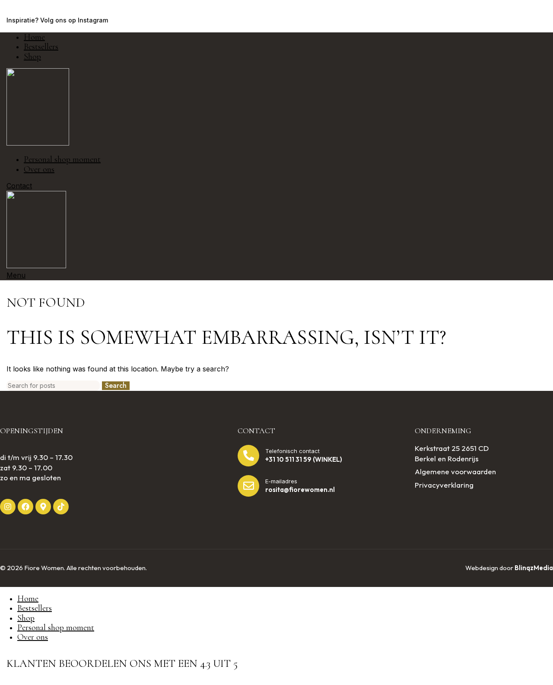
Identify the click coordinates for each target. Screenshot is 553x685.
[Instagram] (8, 506)
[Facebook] (25, 506)
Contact (19, 185)
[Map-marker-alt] (43, 506)
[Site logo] (37, 143)
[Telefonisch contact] (248, 455)
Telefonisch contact (292, 450)
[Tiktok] (61, 506)
